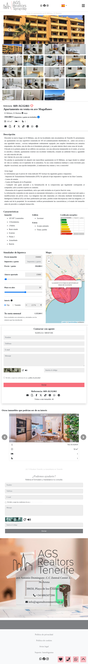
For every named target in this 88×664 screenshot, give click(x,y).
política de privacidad (34, 377)
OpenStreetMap (72, 322)
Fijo (8, 305)
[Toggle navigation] (83, 5)
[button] (4, 437)
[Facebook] (44, 5)
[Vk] (28, 126)
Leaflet (64, 322)
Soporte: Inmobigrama (44, 652)
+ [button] (49, 257)
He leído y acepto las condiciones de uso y (23, 377)
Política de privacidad (44, 634)
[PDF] (10, 126)
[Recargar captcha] (23, 370)
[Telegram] (37, 126)
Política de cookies (44, 640)
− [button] (49, 261)
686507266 (49, 333)
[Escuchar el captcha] (26, 370)
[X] (19, 126)
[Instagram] (48, 5)
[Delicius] (23, 126)
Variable (18, 305)
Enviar (44, 385)
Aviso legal (44, 646)
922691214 (39, 333)
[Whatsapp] (41, 5)
